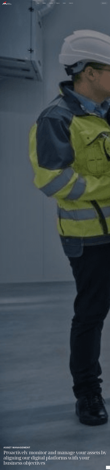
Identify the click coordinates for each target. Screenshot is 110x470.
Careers (64, 3)
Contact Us (71, 3)
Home (38, 3)
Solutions (44, 3)
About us (58, 3)
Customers (51, 3)
